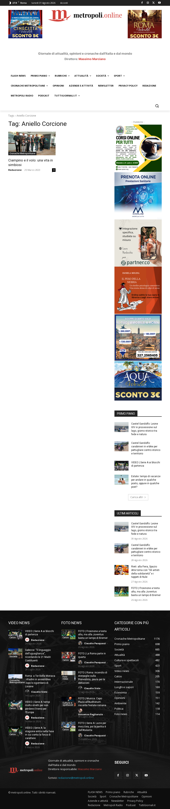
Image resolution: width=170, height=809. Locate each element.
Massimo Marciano (92, 59)
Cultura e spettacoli (68, 703)
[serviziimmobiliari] (138, 337)
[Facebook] (142, 3)
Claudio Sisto (39, 691)
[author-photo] (27, 640)
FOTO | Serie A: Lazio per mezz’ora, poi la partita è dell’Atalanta (92, 727)
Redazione (15, 169)
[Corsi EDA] (138, 148)
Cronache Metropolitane (22, 153)
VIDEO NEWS (19, 623)
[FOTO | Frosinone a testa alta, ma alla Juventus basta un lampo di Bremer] (121, 591)
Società (13, 656)
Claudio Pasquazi (95, 643)
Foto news (65, 677)
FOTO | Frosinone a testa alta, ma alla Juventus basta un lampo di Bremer (146, 592)
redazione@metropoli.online (76, 778)
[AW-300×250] (138, 381)
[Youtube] (159, 3)
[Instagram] (148, 3)
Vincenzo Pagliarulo (90, 714)
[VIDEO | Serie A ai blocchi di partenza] (121, 466)
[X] (153, 3)
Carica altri (136, 497)
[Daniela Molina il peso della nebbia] (138, 290)
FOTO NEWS (71, 623)
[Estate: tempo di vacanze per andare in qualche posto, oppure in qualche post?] (121, 480)
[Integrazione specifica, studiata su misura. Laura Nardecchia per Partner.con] (138, 243)
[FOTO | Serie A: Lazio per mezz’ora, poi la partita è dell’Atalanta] (68, 726)
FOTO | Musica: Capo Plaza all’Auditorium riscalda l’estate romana (92, 702)
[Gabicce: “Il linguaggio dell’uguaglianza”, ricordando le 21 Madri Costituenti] (15, 653)
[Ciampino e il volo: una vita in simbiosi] (32, 143)
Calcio (13, 637)
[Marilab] (138, 195)
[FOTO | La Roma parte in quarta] (68, 657)
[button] (157, 106)
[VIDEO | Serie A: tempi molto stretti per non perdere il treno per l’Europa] (15, 705)
